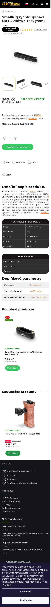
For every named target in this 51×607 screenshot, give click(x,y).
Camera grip (35, 285)
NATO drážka (36, 291)
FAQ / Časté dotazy (10, 498)
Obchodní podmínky (11, 501)
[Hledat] (32, 4)
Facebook (12, 475)
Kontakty (6, 505)
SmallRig (33, 118)
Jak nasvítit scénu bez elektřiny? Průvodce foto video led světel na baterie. (25, 534)
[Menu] (47, 4)
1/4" (47, 197)
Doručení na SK (8, 512)
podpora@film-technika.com (20, 471)
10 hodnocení (40, 30)
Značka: (14, 33)
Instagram (12, 479)
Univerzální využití (38, 297)
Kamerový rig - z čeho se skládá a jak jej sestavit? (23, 550)
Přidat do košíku (17, 147)
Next (47, 391)
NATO (38, 115)
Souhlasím (25, 600)
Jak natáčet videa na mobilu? (14, 526)
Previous (42, 391)
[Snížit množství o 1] (4, 138)
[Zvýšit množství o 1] (15, 138)
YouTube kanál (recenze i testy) (22, 483)
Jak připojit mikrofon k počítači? (16, 543)
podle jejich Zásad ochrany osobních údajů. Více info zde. (24, 582)
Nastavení (25, 591)
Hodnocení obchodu (11, 508)
